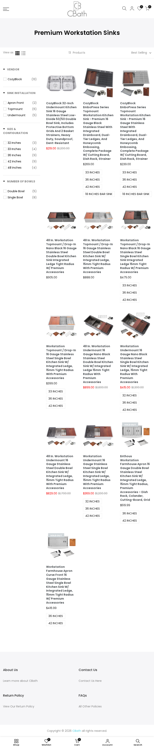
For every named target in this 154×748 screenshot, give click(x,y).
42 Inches (129, 187)
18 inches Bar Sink (98, 194)
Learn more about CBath (20, 681)
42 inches (92, 187)
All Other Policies (90, 706)
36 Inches (129, 179)
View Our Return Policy (18, 706)
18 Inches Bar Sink (136, 194)
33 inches (92, 172)
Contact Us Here (90, 681)
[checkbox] (22, 79)
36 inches (92, 179)
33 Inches (129, 172)
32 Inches (129, 395)
